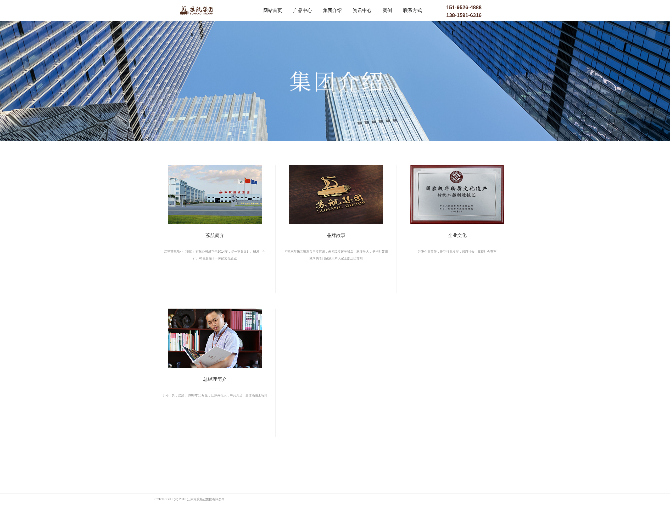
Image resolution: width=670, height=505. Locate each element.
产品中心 (302, 10)
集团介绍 (332, 10)
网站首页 (272, 10)
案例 (387, 10)
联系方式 (412, 10)
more (215, 278)
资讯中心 (362, 10)
